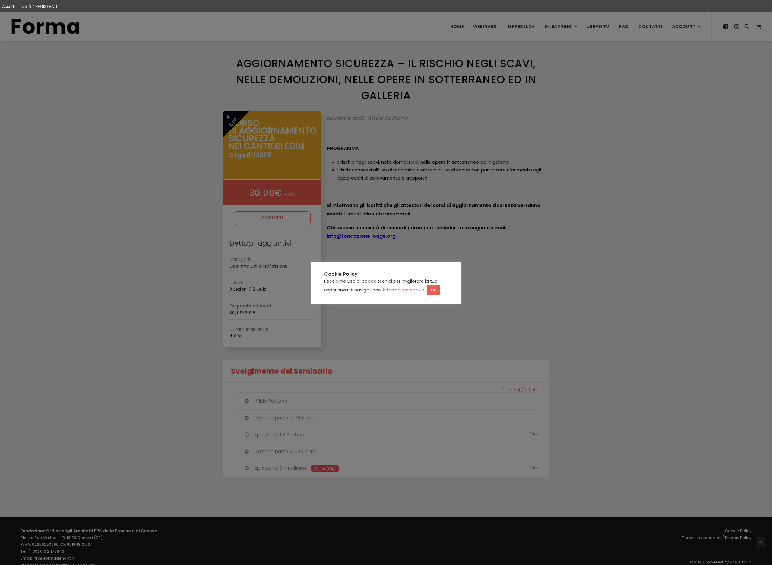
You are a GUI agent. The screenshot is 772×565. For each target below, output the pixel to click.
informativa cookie (403, 290)
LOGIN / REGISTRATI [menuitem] (38, 6)
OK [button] (433, 290)
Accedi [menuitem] (8, 6)
